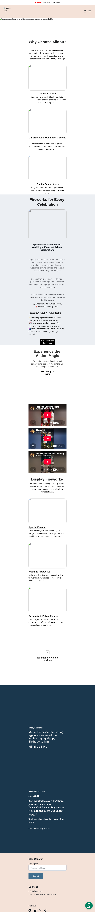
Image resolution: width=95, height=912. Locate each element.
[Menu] (90, 11)
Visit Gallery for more (47, 372)
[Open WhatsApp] (89, 905)
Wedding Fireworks (39, 571)
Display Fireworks (47, 479)
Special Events (37, 527)
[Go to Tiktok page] (45, 910)
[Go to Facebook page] (29, 910)
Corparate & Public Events (43, 616)
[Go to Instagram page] (35, 910)
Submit (36, 876)
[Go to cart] (84, 11)
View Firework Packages (47, 342)
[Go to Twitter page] (40, 910)
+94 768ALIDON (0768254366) (42, 894)
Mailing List (33, 864)
